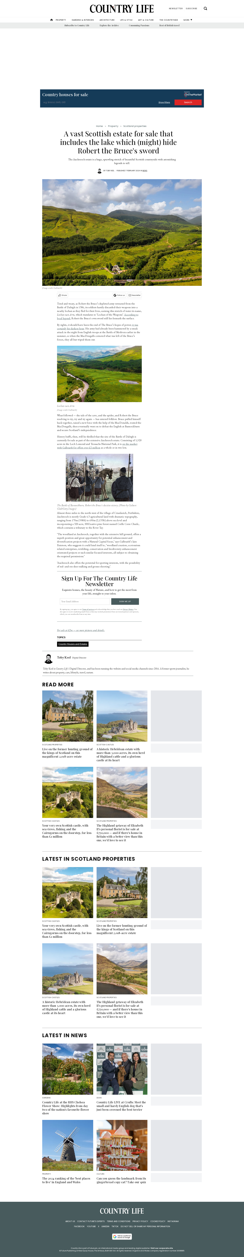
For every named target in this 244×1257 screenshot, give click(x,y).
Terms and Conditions (118, 1221)
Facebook (79, 1226)
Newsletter (136, 295)
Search (188, 102)
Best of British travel (169, 25)
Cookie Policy (157, 1221)
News (144, 170)
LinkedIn (105, 1226)
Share (64, 295)
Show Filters (164, 102)
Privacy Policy (140, 1221)
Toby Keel (110, 170)
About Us (70, 1221)
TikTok (115, 1226)
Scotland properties (135, 126)
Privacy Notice (128, 609)
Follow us (121, 295)
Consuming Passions (139, 25)
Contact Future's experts (91, 1221)
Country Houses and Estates (72, 644)
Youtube (91, 1226)
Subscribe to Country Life (77, 25)
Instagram (173, 1221)
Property (61, 20)
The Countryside (168, 20)
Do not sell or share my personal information (145, 1226)
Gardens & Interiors (83, 20)
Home (99, 126)
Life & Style (126, 20)
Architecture (107, 20)
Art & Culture (146, 20)
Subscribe (191, 8)
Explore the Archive (109, 25)
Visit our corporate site (162, 1248)
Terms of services (88, 609)
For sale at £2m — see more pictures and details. (81, 630)
